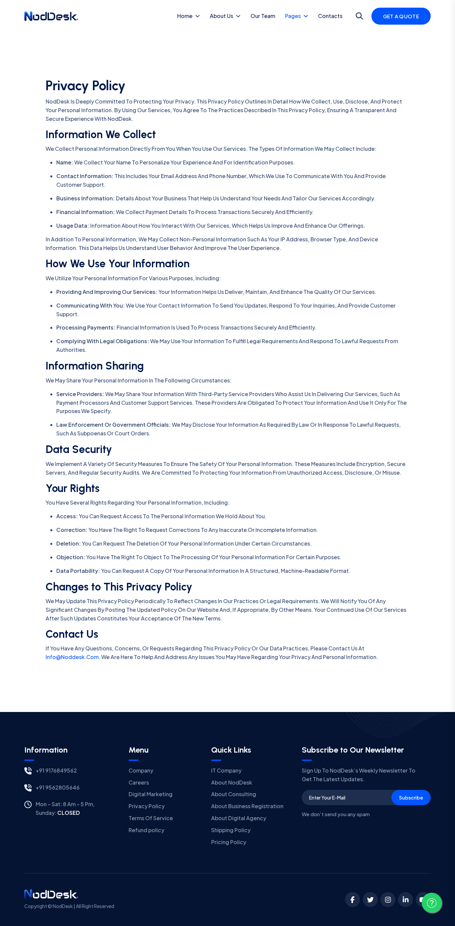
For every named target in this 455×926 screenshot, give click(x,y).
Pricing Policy (228, 841)
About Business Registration (247, 806)
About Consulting (233, 794)
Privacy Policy (147, 806)
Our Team (262, 15)
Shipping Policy (230, 829)
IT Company (226, 770)
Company (141, 770)
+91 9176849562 (56, 770)
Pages (293, 15)
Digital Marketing (151, 794)
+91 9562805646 (58, 787)
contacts (330, 15)
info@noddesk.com (72, 656)
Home (185, 15)
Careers (139, 782)
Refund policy (146, 829)
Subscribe (411, 798)
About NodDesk (231, 782)
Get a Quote (401, 16)
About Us (221, 15)
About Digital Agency (238, 817)
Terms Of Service (151, 817)
